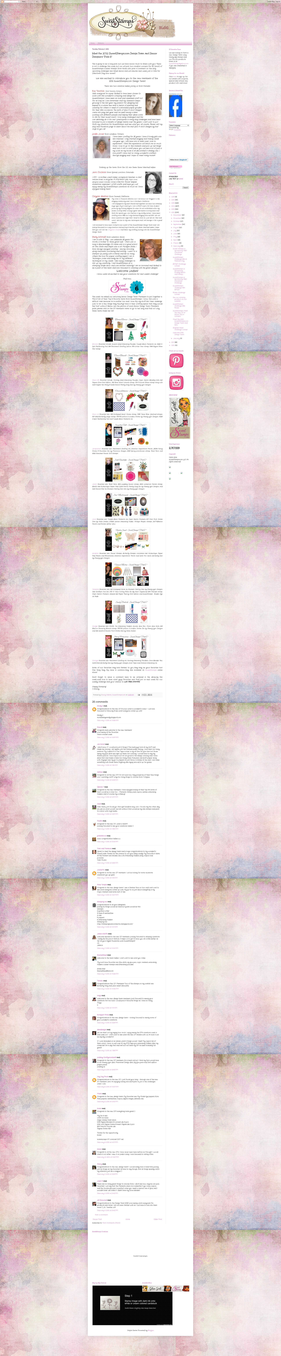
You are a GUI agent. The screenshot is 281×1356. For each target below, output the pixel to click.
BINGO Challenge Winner (179, 265)
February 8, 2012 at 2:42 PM (107, 1101)
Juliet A (100, 1181)
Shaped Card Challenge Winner (180, 329)
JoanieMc (101, 870)
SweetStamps (151, 670)
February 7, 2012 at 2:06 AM (107, 780)
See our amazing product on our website (180, 299)
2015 (173, 203)
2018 (173, 197)
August (176, 227)
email (181, 179)
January (176, 338)
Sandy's (94, 626)
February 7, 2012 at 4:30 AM (107, 829)
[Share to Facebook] (149, 695)
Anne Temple (102, 885)
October (176, 221)
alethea (100, 772)
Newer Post (97, 1219)
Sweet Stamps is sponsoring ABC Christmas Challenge (180, 251)
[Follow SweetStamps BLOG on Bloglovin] (178, 161)
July (175, 231)
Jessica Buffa (102, 934)
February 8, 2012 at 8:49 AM (107, 1070)
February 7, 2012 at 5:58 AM (107, 863)
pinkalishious (101, 836)
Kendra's (95, 553)
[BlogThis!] (145, 695)
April (175, 240)
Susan (99, 1108)
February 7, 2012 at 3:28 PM (107, 1023)
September (177, 224)
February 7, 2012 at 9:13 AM (107, 878)
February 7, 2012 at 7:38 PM (107, 1050)
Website (101, 43)
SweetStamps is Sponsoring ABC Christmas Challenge (180, 280)
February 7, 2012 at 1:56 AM (107, 765)
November (177, 218)
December (177, 215)
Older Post (158, 1219)
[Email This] (143, 695)
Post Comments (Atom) (111, 1223)
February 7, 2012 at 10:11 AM (107, 927)
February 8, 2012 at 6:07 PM (107, 1142)
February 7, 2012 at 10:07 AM (108, 895)
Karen (99, 1149)
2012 (173, 212)
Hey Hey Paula (102, 1077)
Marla (99, 1094)
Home (92, 43)
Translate (177, 130)
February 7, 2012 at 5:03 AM (107, 842)
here (175, 77)
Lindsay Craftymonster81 (106, 1057)
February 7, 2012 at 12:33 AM (108, 720)
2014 (173, 206)
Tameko (100, 981)
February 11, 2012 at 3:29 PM (107, 1174)
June (175, 234)
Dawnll (99, 727)
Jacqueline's (96, 449)
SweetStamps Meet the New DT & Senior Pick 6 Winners (180, 313)
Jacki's (94, 484)
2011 (173, 342)
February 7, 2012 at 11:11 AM (107, 1008)
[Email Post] (138, 695)
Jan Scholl (101, 744)
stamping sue (102, 902)
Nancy (99, 1164)
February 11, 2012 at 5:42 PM (107, 1193)
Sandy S (100, 706)
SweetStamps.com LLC (175, 94)
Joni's (94, 519)
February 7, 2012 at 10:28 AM (108, 974)
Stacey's (95, 661)
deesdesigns (101, 1030)
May (175, 237)
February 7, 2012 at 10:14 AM (107, 948)
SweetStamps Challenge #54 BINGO (179, 288)
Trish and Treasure (104, 848)
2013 (173, 209)
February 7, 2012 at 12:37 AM (108, 737)
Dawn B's (95, 380)
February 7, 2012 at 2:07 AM (107, 797)
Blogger (151, 1330)
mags (99, 995)
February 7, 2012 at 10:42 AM (108, 989)
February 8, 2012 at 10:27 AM (108, 1087)
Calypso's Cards (114, 230)
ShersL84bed (102, 955)
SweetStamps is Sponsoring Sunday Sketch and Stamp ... (179, 271)
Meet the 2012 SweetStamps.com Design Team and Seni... (180, 322)
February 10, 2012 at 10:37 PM (108, 1157)
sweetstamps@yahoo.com (178, 63)
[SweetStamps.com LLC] (175, 117)
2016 (173, 200)
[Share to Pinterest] (151, 695)
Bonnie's (95, 344)
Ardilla (99, 821)
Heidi (99, 804)
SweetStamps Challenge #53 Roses (179, 306)
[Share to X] (147, 695)
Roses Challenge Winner (179, 293)
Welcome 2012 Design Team (178, 334)
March (176, 243)
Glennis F (100, 787)
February (177, 246)
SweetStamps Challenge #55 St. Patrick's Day (180, 259)
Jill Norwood (102, 1200)
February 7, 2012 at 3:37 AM (107, 814)
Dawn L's (95, 414)
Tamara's (95, 589)
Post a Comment (101, 1215)
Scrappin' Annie (103, 1015)
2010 (173, 345)
